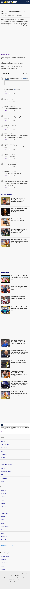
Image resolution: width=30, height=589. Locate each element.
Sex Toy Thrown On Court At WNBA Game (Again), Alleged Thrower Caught (19, 241)
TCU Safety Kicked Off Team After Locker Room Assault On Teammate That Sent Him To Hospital (19, 384)
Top (24, 73)
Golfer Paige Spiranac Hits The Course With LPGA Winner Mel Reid (19, 277)
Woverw (6, 154)
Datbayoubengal (8, 180)
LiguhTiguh (6, 125)
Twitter (10, 432)
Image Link (3, 28)
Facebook (4, 432)
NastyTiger (7, 171)
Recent (27, 73)
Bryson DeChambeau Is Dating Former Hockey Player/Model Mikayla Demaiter (17, 201)
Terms (24, 577)
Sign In (2, 566)
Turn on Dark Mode (15, 582)
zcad (5, 98)
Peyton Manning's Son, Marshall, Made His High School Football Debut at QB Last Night (19, 374)
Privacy (6, 577)
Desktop (17, 575)
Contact (19, 577)
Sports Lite (5, 272)
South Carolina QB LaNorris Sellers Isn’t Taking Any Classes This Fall (19, 231)
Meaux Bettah (7, 162)
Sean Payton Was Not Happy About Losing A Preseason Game (19, 288)
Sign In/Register (25, 573)
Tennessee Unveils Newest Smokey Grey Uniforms (18, 219)
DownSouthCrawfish (9, 89)
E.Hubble (6, 144)
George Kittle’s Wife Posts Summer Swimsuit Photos (18, 297)
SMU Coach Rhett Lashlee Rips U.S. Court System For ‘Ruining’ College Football (18, 342)
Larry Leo (4, 15)
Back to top (3, 573)
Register (3, 569)
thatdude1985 (7, 115)
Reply (5, 93)
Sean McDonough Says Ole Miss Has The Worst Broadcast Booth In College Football (19, 352)
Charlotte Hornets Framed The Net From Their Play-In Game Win (19, 308)
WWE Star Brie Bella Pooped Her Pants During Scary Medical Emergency (19, 210)
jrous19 (6, 106)
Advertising (12, 577)
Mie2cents (6, 133)
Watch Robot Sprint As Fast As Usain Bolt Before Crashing (19, 361)
